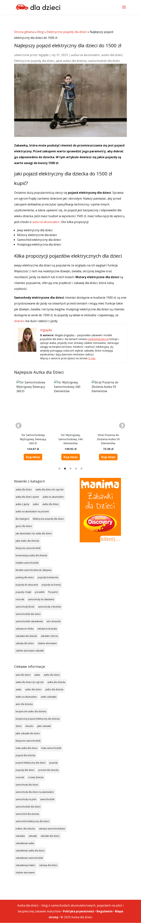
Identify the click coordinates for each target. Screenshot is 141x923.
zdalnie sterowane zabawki (30, 650)
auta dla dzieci (23, 674)
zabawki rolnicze (49, 636)
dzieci (19, 726)
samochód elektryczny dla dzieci (32, 821)
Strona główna (24, 32)
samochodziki (47, 799)
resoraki (20, 599)
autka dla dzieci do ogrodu (49, 489)
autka (37, 674)
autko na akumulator (26, 696)
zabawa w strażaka (47, 628)
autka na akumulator (85, 55)
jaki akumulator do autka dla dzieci (34, 533)
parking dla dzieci (25, 577)
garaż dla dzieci (24, 526)
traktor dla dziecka (25, 828)
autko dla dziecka (54, 689)
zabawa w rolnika (25, 628)
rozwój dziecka (36, 777)
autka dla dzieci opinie (27, 496)
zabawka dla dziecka (26, 636)
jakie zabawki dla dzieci (28, 733)
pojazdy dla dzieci (25, 770)
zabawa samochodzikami (52, 828)
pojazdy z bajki (23, 592)
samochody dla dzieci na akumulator (35, 792)
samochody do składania (41, 599)
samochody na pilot (26, 799)
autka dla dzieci (24, 489)
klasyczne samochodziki (28, 548)
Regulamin (105, 911)
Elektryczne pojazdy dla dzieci (67, 32)
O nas (91, 358)
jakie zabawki (44, 726)
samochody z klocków (49, 606)
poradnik (39, 592)
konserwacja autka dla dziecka (31, 555)
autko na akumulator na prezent (32, 511)
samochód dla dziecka (27, 814)
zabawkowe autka (25, 843)
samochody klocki (25, 606)
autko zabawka (48, 696)
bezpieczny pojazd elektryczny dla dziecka (38, 718)
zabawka (20, 835)
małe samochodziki (51, 748)
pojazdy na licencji (51, 584)
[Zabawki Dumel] (100, 510)
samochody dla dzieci (27, 784)
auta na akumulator (46, 222)
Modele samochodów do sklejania (33, 570)
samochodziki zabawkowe (29, 621)
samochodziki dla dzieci (104, 61)
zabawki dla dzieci (50, 835)
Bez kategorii (22, 518)
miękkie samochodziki (27, 562)
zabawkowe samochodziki (29, 857)
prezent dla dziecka (48, 770)
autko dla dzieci (111, 55)
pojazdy (53, 762)
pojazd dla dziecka (25, 755)
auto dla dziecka (24, 704)
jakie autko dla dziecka (71, 61)
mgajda (43, 55)
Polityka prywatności (78, 911)
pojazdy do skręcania (27, 584)
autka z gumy (22, 504)
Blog (40, 32)
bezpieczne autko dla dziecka (31, 711)
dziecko (19, 321)
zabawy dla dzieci (25, 643)
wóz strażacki (54, 621)
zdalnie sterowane (47, 643)
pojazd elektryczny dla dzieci (31, 762)
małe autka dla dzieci (26, 748)
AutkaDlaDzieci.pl (98, 339)
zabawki (32, 835)
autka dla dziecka (56, 682)
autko (36, 504)
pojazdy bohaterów (48, 577)
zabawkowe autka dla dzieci (30, 850)
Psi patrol (53, 592)
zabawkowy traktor (25, 865)
